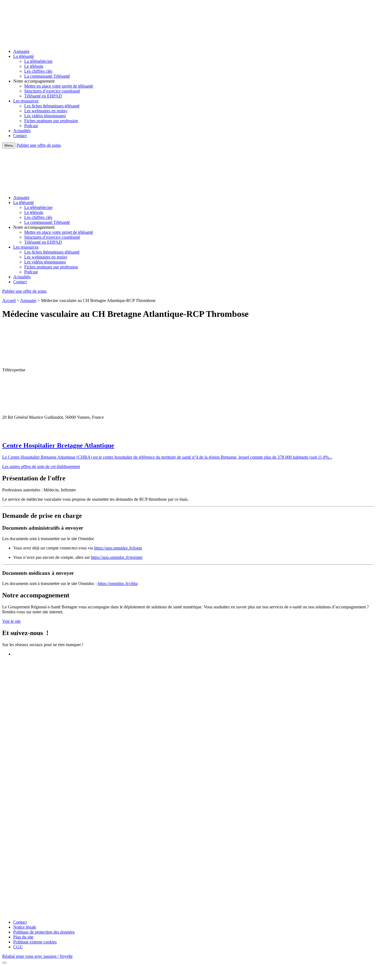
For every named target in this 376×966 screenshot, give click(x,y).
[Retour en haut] (4, 963)
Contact (20, 135)
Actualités (22, 130)
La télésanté (23, 56)
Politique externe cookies (35, 942)
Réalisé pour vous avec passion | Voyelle (37, 956)
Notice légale (24, 927)
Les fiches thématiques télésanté (52, 106)
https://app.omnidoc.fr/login (118, 548)
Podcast (31, 125)
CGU (18, 947)
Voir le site (11, 621)
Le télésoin (33, 66)
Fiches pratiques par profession (51, 120)
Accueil (9, 300)
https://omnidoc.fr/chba (118, 583)
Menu (8, 145)
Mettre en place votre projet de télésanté (58, 86)
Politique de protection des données (44, 932)
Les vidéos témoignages (45, 115)
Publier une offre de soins (39, 145)
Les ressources (26, 101)
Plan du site (23, 937)
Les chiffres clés (38, 71)
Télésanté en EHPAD (43, 96)
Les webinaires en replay (45, 110)
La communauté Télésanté (47, 76)
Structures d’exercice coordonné (52, 91)
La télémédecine (38, 61)
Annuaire (21, 51)
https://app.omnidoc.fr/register (117, 557)
